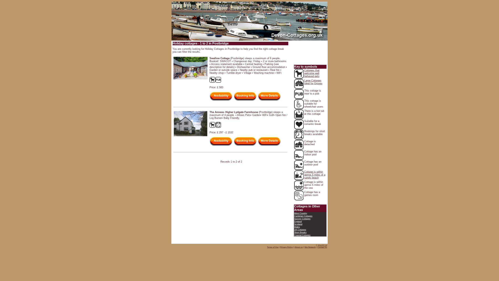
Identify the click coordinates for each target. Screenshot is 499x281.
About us (299, 247)
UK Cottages (300, 230)
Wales (297, 227)
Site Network (310, 247)
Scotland (298, 224)
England (298, 221)
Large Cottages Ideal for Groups (313, 82)
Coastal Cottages (302, 235)
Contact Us (322, 247)
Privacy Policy (286, 247)
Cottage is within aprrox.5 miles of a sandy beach (314, 174)
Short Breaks (300, 232)
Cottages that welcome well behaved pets (311, 73)
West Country (300, 213)
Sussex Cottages (302, 219)
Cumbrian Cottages (303, 216)
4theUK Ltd (322, 245)
